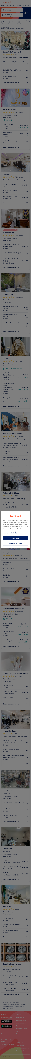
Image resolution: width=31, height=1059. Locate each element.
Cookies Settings (15, 543)
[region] (15, 529)
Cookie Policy (12, 533)
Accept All (15, 538)
